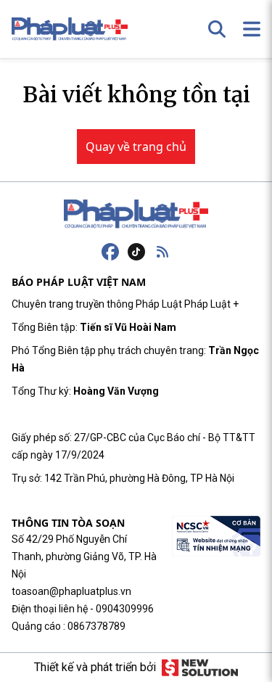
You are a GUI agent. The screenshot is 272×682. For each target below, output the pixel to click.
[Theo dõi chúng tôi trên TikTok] (136, 251)
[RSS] (162, 251)
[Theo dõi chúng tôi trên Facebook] (110, 251)
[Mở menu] (251, 29)
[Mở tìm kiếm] (217, 29)
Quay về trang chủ (136, 147)
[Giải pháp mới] (200, 667)
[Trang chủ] (136, 214)
